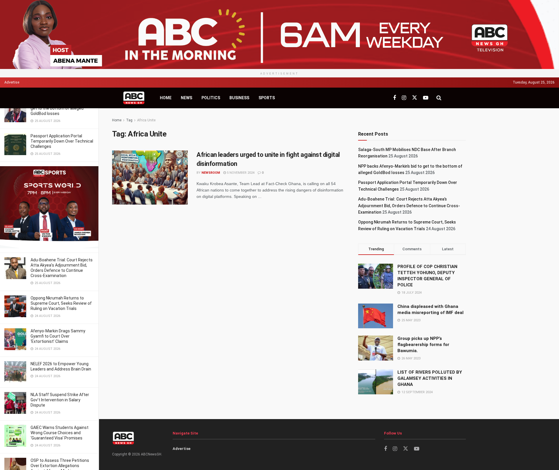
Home (165, 97)
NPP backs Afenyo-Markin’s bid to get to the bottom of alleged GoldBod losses (62, 108)
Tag (129, 120)
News (186, 97)
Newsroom (210, 173)
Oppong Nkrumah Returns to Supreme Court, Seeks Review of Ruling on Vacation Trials (61, 303)
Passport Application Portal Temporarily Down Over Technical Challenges (62, 141)
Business (239, 97)
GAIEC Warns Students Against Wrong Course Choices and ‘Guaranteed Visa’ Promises (60, 432)
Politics (210, 97)
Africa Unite (146, 120)
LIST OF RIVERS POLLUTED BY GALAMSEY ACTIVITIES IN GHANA (429, 378)
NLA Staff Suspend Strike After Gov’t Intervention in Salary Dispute (60, 399)
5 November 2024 (240, 173)
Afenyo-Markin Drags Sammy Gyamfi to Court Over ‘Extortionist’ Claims (58, 336)
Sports (267, 97)
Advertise (11, 82)
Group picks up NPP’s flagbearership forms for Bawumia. (423, 344)
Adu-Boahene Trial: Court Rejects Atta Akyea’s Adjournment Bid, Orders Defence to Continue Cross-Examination (409, 205)
